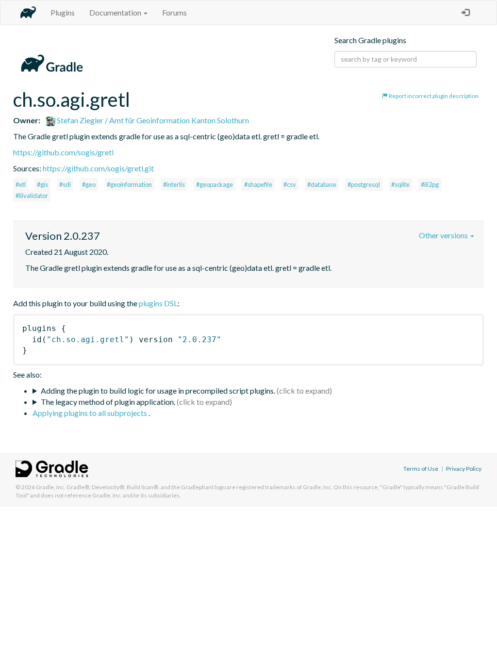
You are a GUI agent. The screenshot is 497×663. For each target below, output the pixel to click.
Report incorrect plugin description (433, 95)
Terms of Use (420, 468)
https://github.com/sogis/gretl (63, 152)
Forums (174, 12)
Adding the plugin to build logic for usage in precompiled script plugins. (158, 390)
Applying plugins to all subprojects (91, 412)
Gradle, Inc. (51, 487)
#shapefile (258, 184)
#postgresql (364, 184)
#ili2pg (430, 184)
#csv (289, 184)
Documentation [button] (116, 12)
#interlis (174, 184)
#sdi (65, 184)
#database (321, 184)
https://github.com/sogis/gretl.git (98, 168)
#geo (89, 184)
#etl (21, 184)
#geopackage (214, 184)
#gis (42, 184)
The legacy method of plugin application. (108, 401)
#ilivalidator (32, 195)
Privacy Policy (463, 468)
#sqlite (400, 184)
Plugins (62, 12)
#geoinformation (129, 184)
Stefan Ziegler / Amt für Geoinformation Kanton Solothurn (152, 120)
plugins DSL (158, 303)
